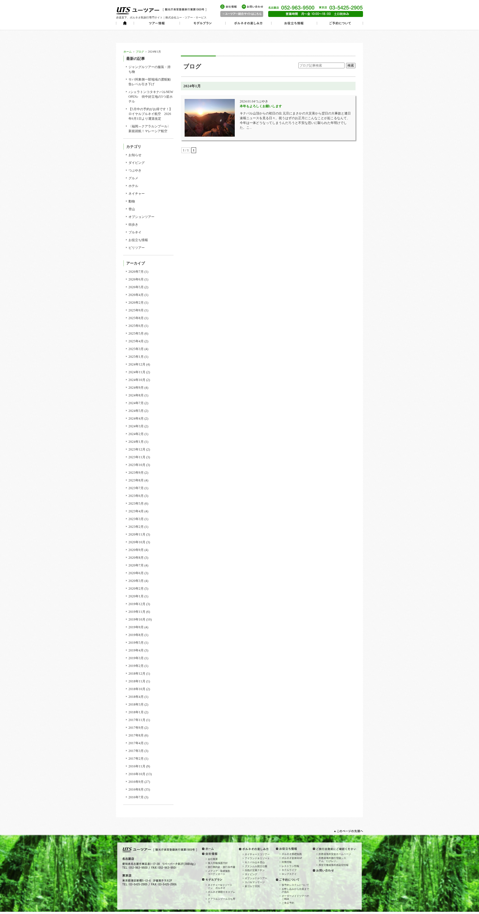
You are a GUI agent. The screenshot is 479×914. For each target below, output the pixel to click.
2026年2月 (136, 302)
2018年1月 (136, 712)
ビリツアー (136, 248)
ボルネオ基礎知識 (292, 854)
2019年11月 (136, 612)
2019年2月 (136, 666)
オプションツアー (141, 217)
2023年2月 (136, 527)
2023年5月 (136, 503)
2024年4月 (136, 418)
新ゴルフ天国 (252, 886)
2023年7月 (136, 488)
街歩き (133, 224)
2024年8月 (136, 395)
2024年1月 (136, 442)
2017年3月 (136, 751)
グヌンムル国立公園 (256, 866)
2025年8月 (136, 318)
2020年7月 (136, 565)
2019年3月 (136, 658)
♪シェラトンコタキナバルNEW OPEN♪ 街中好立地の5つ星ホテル (150, 96)
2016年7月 (136, 797)
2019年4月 (136, 650)
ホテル (133, 186)
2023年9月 (136, 472)
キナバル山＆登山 (255, 862)
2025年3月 (136, 349)
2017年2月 (136, 758)
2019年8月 (136, 635)
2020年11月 (136, 534)
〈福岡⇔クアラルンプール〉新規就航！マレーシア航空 (149, 128)
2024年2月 (136, 434)
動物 (131, 201)
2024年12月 (136, 364)
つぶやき (134, 170)
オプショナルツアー (256, 878)
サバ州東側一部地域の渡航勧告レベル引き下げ (149, 82)
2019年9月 (136, 627)
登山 (131, 209)
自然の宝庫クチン (255, 870)
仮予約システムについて (295, 885)
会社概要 (213, 859)
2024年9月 (136, 387)
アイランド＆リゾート (257, 858)
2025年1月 (136, 357)
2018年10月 (136, 689)
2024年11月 (136, 372)
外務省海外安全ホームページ (335, 854)
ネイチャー (136, 193)
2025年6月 (136, 326)
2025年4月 (136, 341)
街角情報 (287, 862)
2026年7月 (136, 272)
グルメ (133, 178)
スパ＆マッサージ (255, 882)
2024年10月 (136, 380)
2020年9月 (136, 550)
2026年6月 (136, 279)
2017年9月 (136, 728)
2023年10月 (136, 465)
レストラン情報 (290, 866)
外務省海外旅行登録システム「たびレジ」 (332, 859)
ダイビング (136, 163)
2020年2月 (136, 588)
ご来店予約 (288, 903)
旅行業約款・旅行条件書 (221, 867)
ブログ (140, 51)
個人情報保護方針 (218, 863)
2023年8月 (136, 480)
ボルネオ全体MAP (292, 858)
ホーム (127, 51)
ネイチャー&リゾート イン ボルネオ (221, 886)
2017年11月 (136, 720)
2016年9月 (136, 782)
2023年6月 (136, 496)
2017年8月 (136, 735)
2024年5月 (136, 411)
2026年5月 (136, 287)
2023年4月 (136, 511)
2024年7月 (136, 403)
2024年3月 (136, 426)
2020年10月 (136, 542)
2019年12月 (136, 604)
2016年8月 (136, 789)
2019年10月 (136, 619)
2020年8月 (136, 557)
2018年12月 (136, 673)
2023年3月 (136, 519)
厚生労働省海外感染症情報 (334, 865)
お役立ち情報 (138, 240)
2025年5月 (136, 333)
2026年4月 (136, 295)
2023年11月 (136, 457)
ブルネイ (134, 232)
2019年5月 (136, 642)
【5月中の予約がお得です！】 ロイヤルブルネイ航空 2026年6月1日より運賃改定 (150, 113)
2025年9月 (136, 310)
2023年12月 (136, 449)
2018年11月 (136, 681)
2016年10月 (136, 774)
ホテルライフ (289, 870)
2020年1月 (136, 596)
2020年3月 (136, 581)
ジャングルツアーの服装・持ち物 (149, 69)
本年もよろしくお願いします (261, 106)
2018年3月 (136, 704)
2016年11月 (136, 766)
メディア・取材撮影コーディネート (219, 872)
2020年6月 (136, 573)
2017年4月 (136, 743)
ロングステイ (289, 874)
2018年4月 (136, 697)
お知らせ (134, 155)
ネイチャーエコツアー (257, 854)
